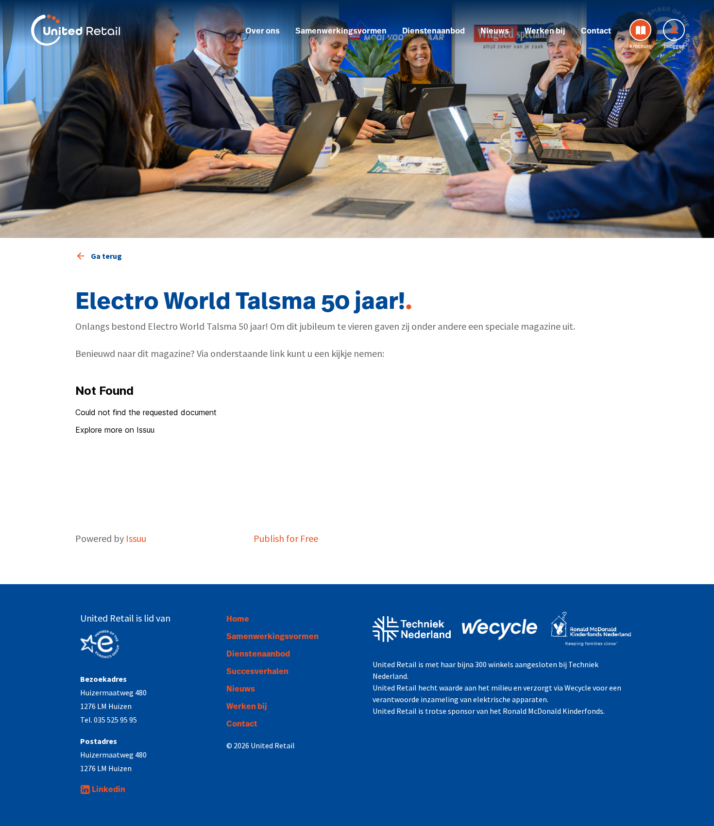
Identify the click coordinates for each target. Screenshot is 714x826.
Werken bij (545, 31)
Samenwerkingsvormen (341, 31)
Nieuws (494, 31)
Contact (596, 31)
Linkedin (108, 789)
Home (237, 619)
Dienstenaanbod (433, 31)
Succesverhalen (257, 671)
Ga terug (106, 256)
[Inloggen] (674, 30)
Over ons (262, 31)
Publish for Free (286, 538)
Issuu (136, 538)
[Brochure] (640, 30)
